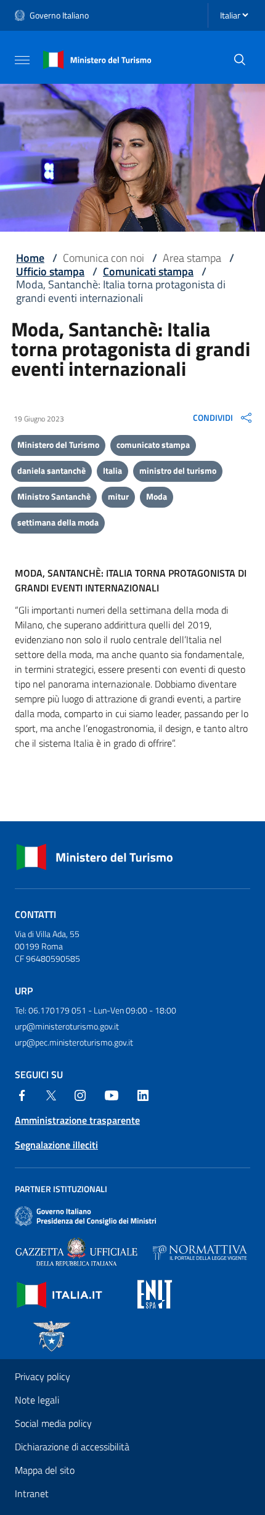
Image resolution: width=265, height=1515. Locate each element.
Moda (156, 496)
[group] (223, 417)
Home (30, 258)
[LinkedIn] (143, 1094)
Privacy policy (42, 1376)
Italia (112, 470)
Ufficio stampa (50, 271)
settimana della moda (58, 522)
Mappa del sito (45, 1470)
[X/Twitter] (51, 1094)
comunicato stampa (153, 444)
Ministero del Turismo (58, 444)
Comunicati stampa (148, 271)
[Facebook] (22, 1094)
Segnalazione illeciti (56, 1144)
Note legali (37, 1399)
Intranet (32, 1493)
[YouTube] (111, 1094)
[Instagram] (80, 1094)
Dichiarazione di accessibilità (72, 1446)
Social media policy (53, 1423)
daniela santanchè (51, 470)
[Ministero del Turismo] (97, 58)
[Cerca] (239, 59)
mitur (118, 496)
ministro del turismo (177, 470)
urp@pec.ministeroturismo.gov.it (74, 1042)
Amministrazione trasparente (77, 1120)
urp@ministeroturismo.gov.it (67, 1026)
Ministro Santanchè (54, 496)
